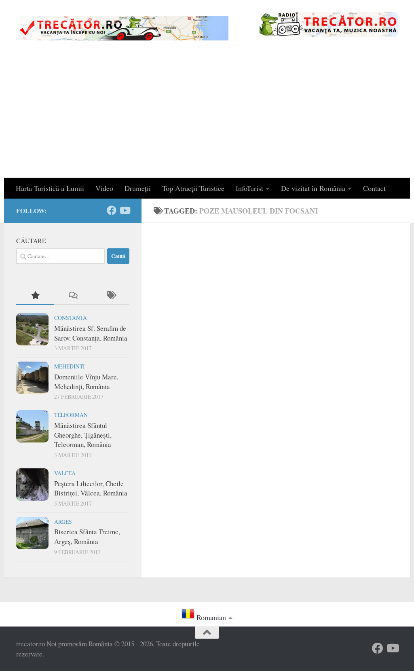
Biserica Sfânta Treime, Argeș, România (87, 536)
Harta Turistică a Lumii (50, 188)
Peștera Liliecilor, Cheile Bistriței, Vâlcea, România (90, 488)
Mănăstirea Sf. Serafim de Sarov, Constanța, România (90, 333)
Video (104, 188)
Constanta (70, 318)
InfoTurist (249, 188)
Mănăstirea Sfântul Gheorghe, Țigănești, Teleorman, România (83, 435)
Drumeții (138, 188)
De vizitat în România (313, 188)
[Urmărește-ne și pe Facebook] (111, 210)
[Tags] (110, 295)
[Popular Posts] (35, 295)
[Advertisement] (207, 117)
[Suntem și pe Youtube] (124, 210)
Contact (374, 188)
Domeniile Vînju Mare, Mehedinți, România (86, 381)
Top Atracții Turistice (193, 188)
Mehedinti (69, 366)
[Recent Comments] (72, 295)
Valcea (65, 473)
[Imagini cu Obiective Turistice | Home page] (122, 28)
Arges (63, 521)
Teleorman (71, 415)
